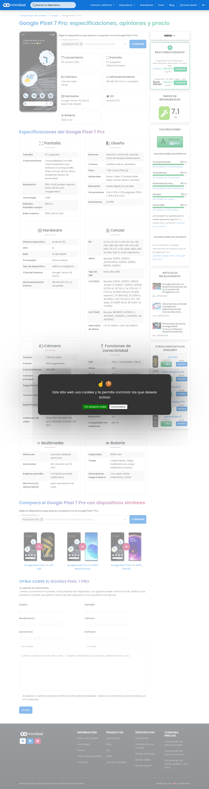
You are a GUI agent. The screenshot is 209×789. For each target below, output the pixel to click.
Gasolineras (146, 5)
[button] (170, 35)
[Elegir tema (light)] (204, 5)
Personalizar (118, 407)
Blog (171, 5)
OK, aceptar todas (95, 407)
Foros (161, 5)
